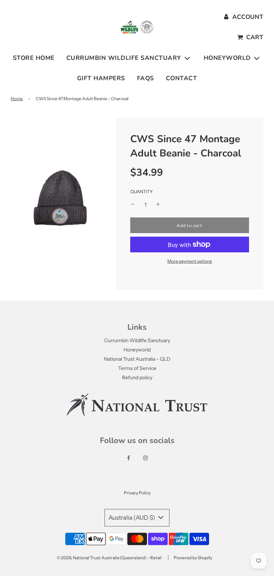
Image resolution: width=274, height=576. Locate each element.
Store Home (34, 58)
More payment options (189, 261)
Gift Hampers (101, 78)
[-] (132, 204)
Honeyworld (137, 349)
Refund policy (137, 377)
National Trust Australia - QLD (137, 359)
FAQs (145, 78)
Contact (181, 78)
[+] (158, 204)
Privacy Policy (137, 492)
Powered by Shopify (193, 557)
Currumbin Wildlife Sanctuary (137, 340)
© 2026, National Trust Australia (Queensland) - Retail (109, 557)
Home (17, 98)
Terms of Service (137, 368)
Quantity (141, 191)
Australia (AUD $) (132, 517)
